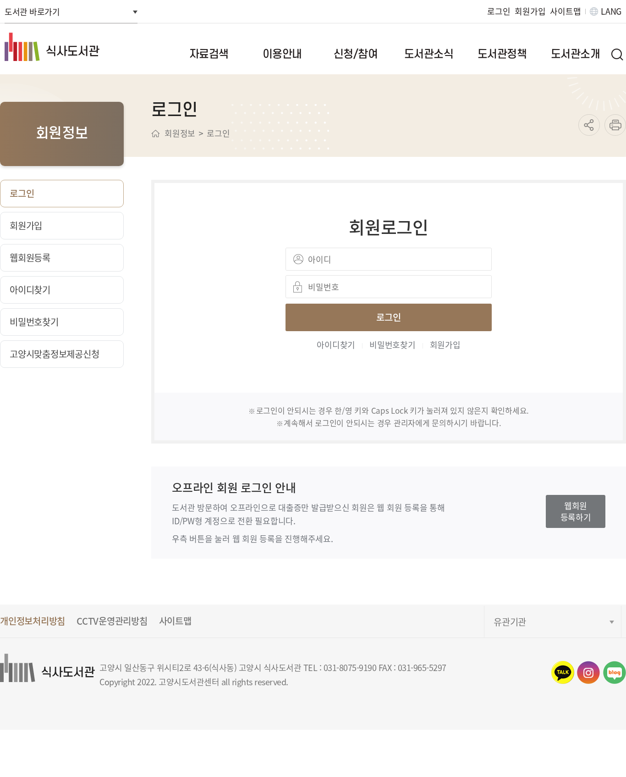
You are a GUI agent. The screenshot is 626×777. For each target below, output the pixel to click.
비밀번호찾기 (392, 344)
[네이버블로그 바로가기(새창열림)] (614, 672)
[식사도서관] (69, 47)
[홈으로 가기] (155, 133)
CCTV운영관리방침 (112, 620)
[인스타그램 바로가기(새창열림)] (588, 672)
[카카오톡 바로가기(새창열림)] (562, 672)
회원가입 (530, 11)
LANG (611, 11)
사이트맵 (565, 11)
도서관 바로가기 (32, 11)
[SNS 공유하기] (589, 125)
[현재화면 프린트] (615, 125)
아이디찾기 (336, 344)
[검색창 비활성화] (617, 54)
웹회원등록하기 (575, 511)
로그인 (498, 11)
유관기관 (510, 621)
